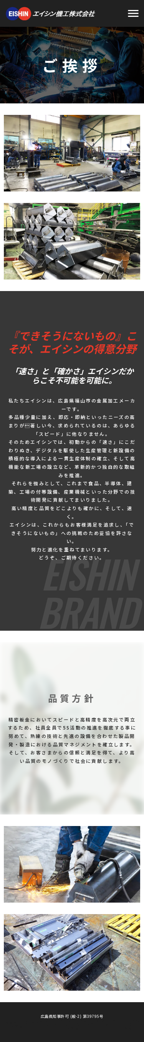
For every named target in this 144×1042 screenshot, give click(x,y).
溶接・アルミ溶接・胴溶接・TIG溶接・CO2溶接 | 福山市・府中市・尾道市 (72, 1025)
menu (133, 13)
